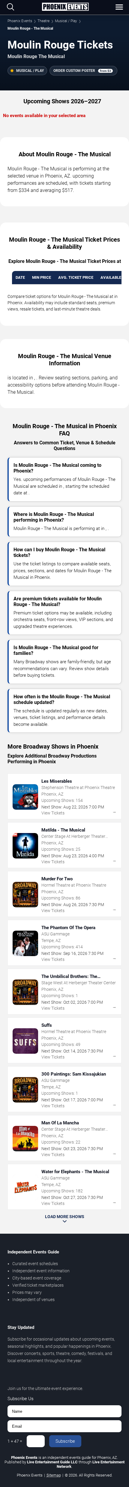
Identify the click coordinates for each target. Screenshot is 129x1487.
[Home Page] (65, 7)
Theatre (44, 21)
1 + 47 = (15, 1441)
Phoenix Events (20, 21)
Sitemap (53, 1475)
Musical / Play (66, 21)
